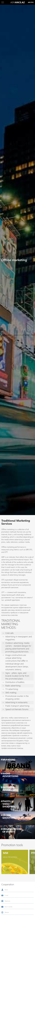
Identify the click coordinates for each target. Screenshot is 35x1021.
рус (32, 2)
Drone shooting (8, 816)
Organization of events (11, 830)
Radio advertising (10, 774)
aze (29, 2)
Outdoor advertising (10, 788)
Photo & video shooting (8, 804)
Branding (8, 759)
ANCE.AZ (17, 2)
